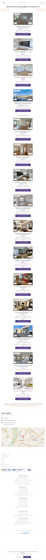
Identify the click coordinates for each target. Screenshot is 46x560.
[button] (44, 10)
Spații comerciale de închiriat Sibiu (23, 519)
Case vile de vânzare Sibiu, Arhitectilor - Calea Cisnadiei (23, 494)
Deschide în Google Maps (9, 424)
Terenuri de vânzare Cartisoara (23, 499)
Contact (3, 460)
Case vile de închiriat (23, 511)
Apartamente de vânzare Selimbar (23, 483)
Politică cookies (4, 464)
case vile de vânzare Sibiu (25, 404)
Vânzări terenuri (23, 498)
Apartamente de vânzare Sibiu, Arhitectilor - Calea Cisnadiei (23, 480)
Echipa (2, 458)
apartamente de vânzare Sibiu (13, 404)
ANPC (2, 462)
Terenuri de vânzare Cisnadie (23, 505)
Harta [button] (30, 23)
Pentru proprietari (5, 456)
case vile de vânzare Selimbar (36, 404)
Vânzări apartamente (23, 475)
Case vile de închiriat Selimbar (23, 514)
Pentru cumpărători (5, 455)
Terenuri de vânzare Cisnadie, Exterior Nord (23, 506)
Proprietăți (3, 453)
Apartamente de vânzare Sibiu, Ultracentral (23, 484)
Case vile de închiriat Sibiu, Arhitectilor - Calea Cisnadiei (23, 515)
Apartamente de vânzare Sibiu (23, 477)
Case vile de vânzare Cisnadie (23, 492)
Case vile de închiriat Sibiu (23, 512)
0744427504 (6, 418)
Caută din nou (5, 9)
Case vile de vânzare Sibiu (23, 488)
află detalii (21, 551)
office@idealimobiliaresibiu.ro (10, 420)
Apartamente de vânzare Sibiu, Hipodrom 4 (23, 478)
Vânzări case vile (23, 487)
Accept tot (27, 557)
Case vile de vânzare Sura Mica (23, 491)
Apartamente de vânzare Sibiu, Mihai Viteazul (23, 481)
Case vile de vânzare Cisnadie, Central (23, 495)
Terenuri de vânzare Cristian (23, 502)
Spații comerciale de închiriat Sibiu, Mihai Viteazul (23, 522)
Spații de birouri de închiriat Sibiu (23, 521)
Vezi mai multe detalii (23, 34)
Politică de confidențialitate (7, 466)
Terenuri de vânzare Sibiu (23, 501)
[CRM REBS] (25, 533)
